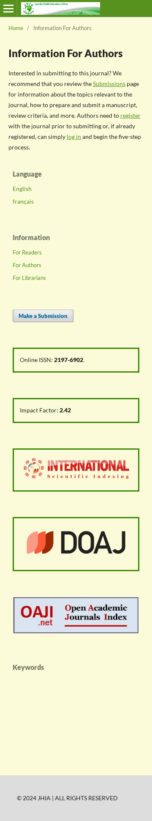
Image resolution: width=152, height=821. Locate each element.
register (130, 115)
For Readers (27, 252)
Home (15, 28)
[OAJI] (76, 632)
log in (74, 136)
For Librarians (29, 277)
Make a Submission (43, 315)
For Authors (27, 265)
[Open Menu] (8, 8)
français (23, 201)
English (22, 188)
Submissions (109, 83)
